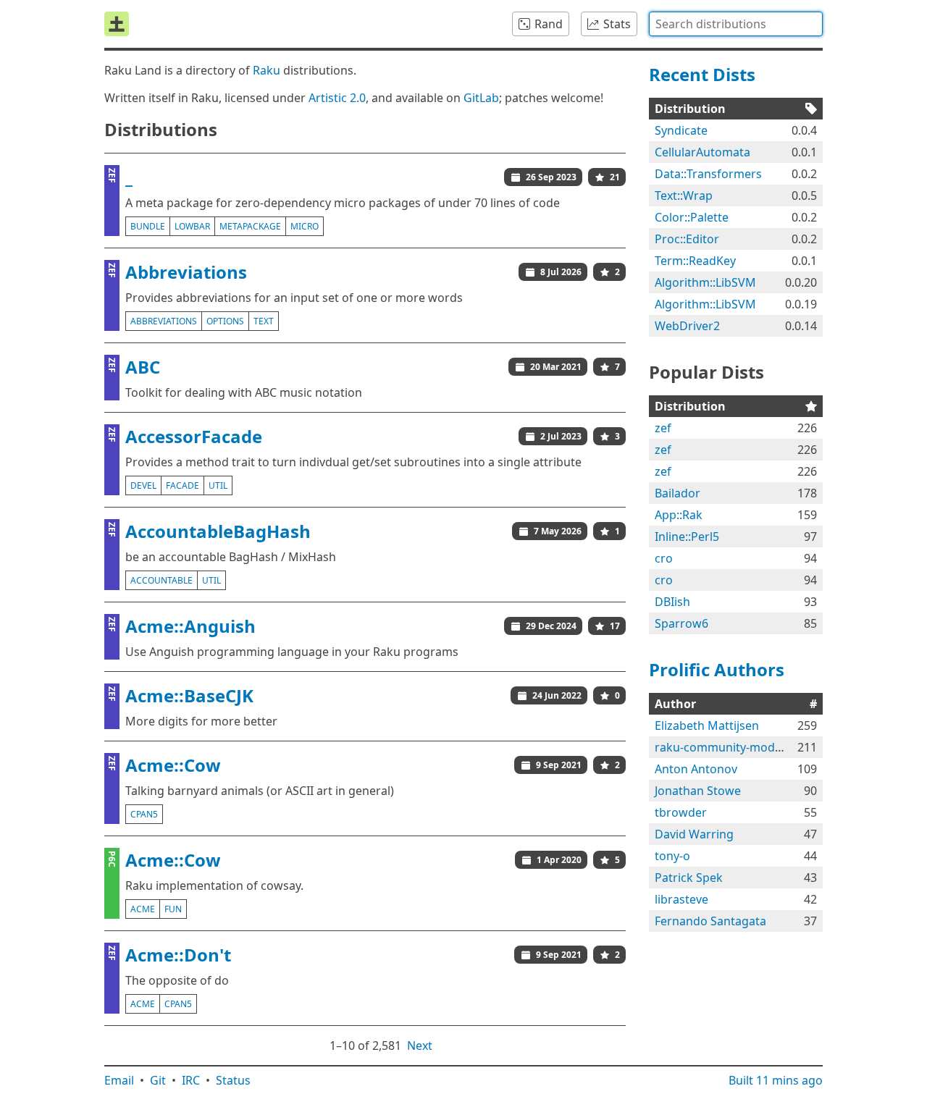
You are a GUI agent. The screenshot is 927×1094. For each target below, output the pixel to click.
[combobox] (736, 24)
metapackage (250, 226)
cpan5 (144, 814)
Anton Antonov (696, 769)
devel (143, 485)
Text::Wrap (684, 195)
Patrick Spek (689, 877)
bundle (147, 226)
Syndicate (681, 130)
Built (776, 1080)
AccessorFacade (193, 436)
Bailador (677, 493)
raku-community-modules (726, 747)
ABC (142, 367)
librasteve (681, 899)
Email (119, 1080)
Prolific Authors (716, 669)
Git (158, 1080)
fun (173, 909)
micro (304, 226)
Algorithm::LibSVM (705, 282)
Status (233, 1080)
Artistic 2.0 (337, 98)
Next (419, 1045)
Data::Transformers (708, 174)
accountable (161, 580)
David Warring (694, 834)
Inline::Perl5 (687, 536)
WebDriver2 (687, 326)
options (225, 321)
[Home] (116, 24)
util (218, 485)
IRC (191, 1080)
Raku (266, 70)
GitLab (481, 98)
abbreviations (163, 321)
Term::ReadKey (695, 261)
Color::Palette (692, 217)
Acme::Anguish (190, 626)
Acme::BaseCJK (189, 695)
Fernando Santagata (710, 921)
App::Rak (678, 515)
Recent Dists (702, 74)
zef (663, 428)
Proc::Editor (687, 239)
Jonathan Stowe (698, 791)
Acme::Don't (178, 955)
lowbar (192, 226)
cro (664, 558)
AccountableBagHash (218, 531)
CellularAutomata (702, 152)
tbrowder (681, 812)
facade (182, 485)
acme (142, 909)
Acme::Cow (173, 765)
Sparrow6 (681, 623)
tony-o (672, 856)
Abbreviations (186, 272)
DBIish (672, 602)
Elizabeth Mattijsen (707, 725)
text (263, 321)
